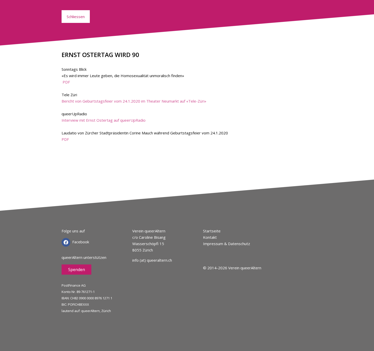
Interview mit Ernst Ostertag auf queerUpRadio (104, 120)
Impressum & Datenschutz (226, 243)
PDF (66, 82)
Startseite (212, 230)
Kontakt (210, 237)
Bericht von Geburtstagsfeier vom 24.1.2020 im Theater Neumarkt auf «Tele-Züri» (134, 101)
